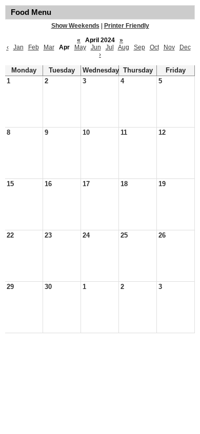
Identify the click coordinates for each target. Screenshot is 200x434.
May (80, 47)
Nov (169, 47)
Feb (33, 47)
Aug (123, 47)
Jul (110, 47)
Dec (185, 47)
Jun (96, 47)
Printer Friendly (126, 25)
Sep (139, 47)
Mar (49, 47)
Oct (154, 47)
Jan (18, 47)
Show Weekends (75, 25)
